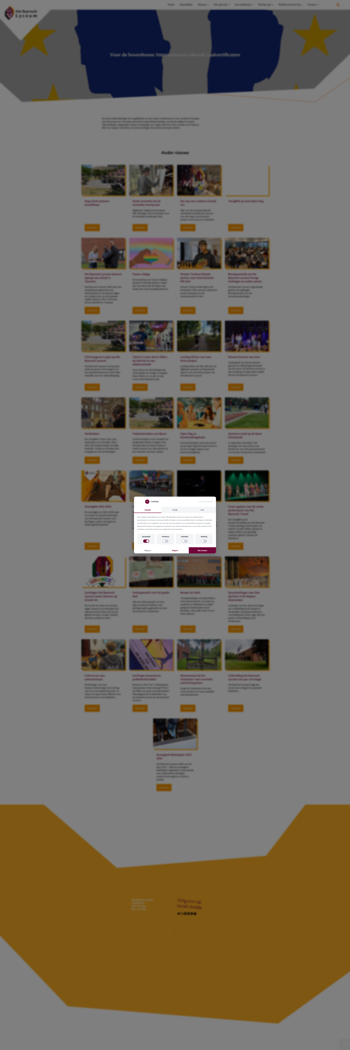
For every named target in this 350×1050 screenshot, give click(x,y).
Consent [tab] (148, 510)
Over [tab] (202, 510)
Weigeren (147, 550)
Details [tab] (175, 510)
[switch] (146, 541)
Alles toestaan (202, 550)
